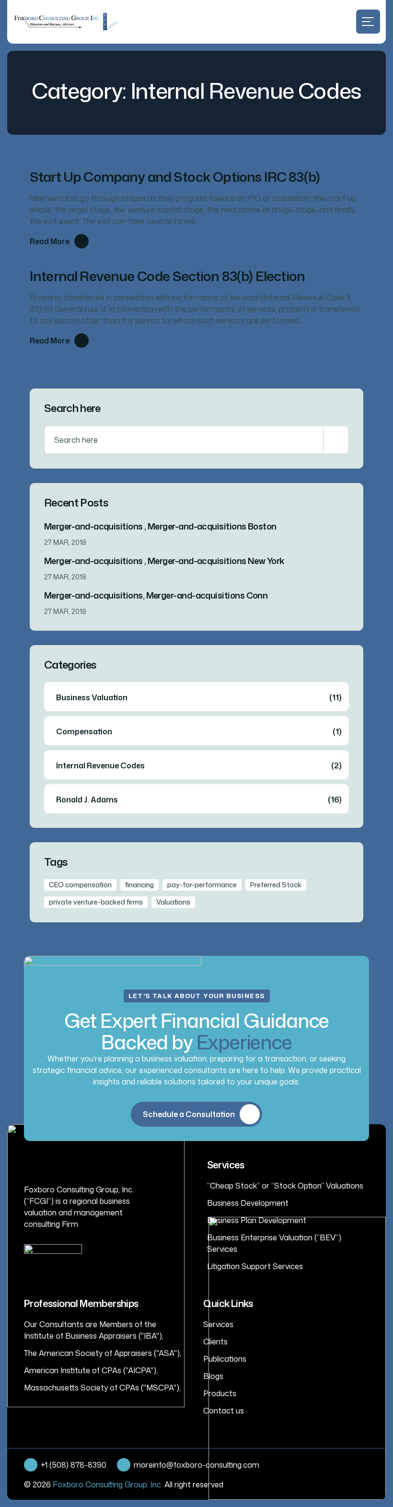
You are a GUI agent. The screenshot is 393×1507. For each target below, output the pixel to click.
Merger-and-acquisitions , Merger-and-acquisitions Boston (160, 526)
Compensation (199, 731)
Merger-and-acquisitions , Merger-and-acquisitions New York (164, 560)
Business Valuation (199, 697)
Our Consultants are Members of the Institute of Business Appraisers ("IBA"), (93, 1330)
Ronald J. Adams (199, 799)
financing (139, 884)
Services (218, 1324)
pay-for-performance (202, 884)
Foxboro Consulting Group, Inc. (107, 1484)
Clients (215, 1341)
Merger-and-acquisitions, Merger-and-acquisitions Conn (155, 595)
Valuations (173, 902)
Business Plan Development (256, 1220)
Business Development (248, 1203)
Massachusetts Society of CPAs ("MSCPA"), (102, 1387)
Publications (224, 1359)
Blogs (213, 1376)
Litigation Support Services (255, 1266)
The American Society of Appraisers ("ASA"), (102, 1353)
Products (219, 1393)
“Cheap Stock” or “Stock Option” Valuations (285, 1185)
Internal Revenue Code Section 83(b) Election (167, 275)
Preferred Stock (275, 884)
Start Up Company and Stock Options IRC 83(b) (175, 176)
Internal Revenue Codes (199, 765)
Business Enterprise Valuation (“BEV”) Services (274, 1243)
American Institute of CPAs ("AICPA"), (91, 1370)
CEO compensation (80, 884)
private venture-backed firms (96, 902)
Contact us (223, 1410)
